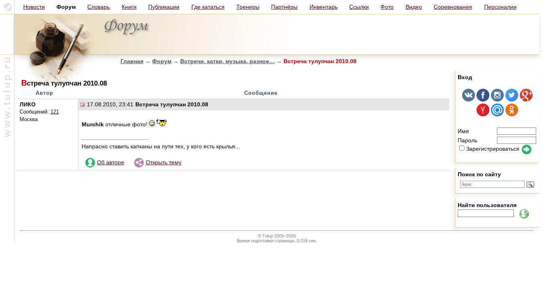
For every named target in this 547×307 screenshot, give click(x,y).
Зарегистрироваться (492, 149)
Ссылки (359, 7)
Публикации (163, 7)
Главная (132, 61)
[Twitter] (511, 99)
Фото (387, 7)
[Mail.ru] (497, 114)
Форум (161, 61)
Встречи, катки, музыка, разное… (227, 61)
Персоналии (500, 7)
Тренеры (247, 7)
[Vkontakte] (468, 99)
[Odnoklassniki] (511, 114)
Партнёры (284, 7)
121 (54, 112)
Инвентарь (324, 7)
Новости (34, 7)
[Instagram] (497, 99)
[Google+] (526, 99)
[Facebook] (483, 99)
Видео (414, 7)
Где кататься (208, 7)
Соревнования (453, 7)
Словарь (98, 7)
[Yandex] (483, 114)
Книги (129, 7)
